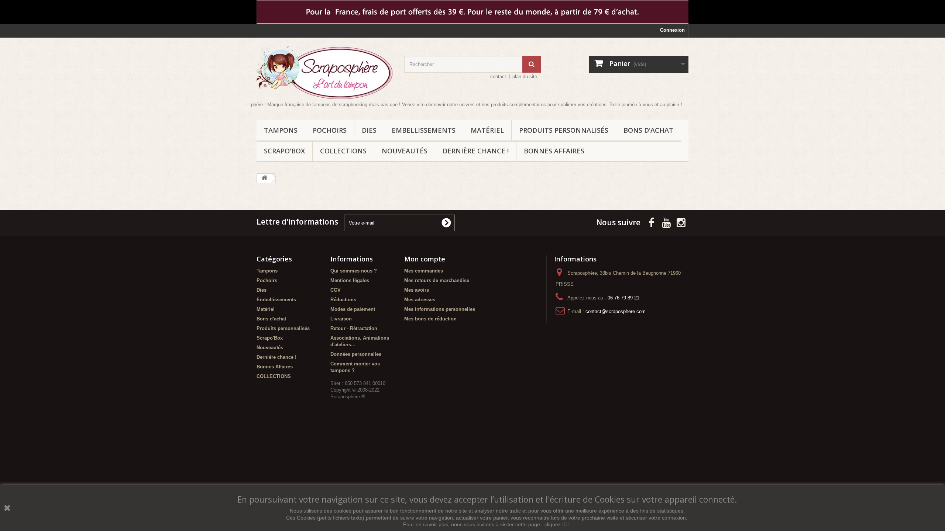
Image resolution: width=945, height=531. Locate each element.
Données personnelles (355, 354)
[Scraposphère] (325, 72)
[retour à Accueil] (264, 178)
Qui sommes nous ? (353, 271)
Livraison (341, 319)
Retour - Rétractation (353, 328)
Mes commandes (423, 271)
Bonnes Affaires (554, 150)
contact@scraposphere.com (615, 311)
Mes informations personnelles (439, 309)
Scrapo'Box (284, 150)
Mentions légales (349, 280)
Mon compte (424, 258)
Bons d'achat (648, 130)
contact (498, 76)
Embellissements (424, 130)
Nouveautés (404, 150)
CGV (335, 290)
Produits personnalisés (563, 130)
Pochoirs (330, 130)
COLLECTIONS (343, 150)
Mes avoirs (416, 290)
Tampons (281, 130)
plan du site (524, 76)
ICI (565, 524)
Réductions (343, 299)
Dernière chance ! (476, 150)
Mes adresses (419, 299)
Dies (369, 130)
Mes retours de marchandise (436, 280)
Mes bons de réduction (430, 319)
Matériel (487, 130)
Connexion (672, 30)
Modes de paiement (352, 309)
